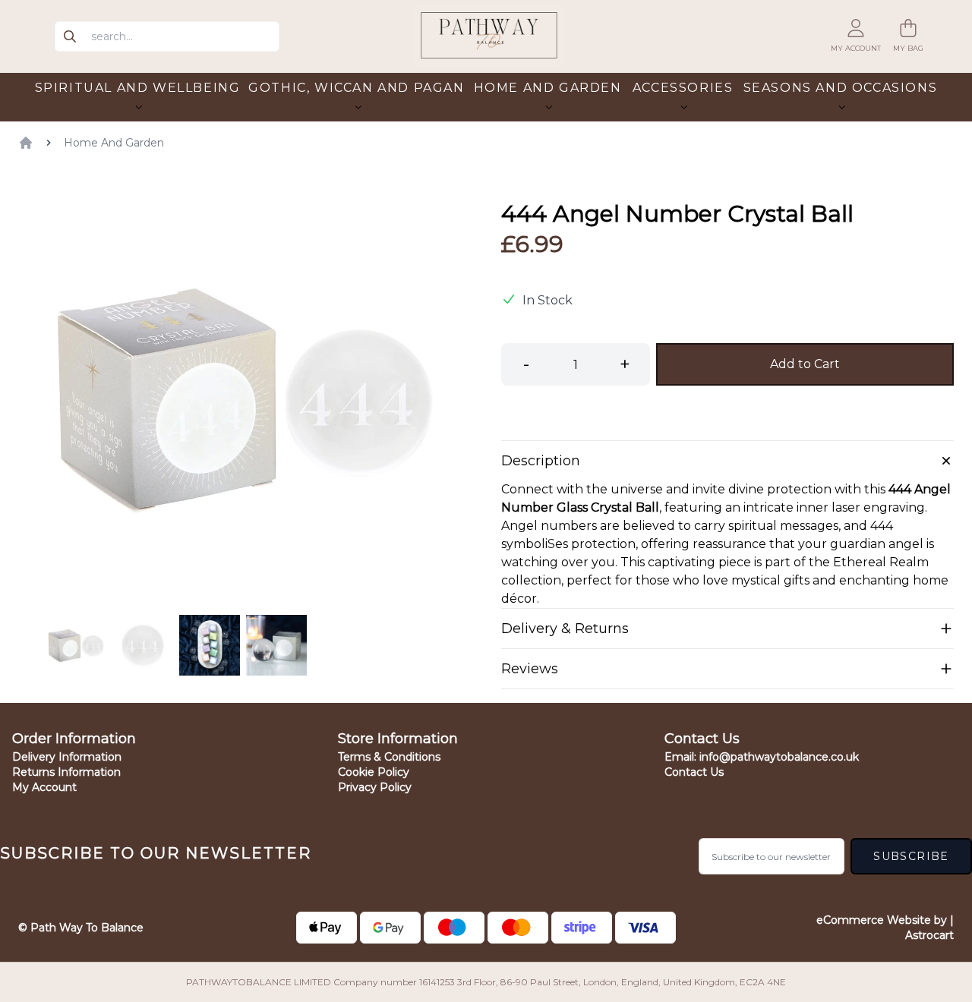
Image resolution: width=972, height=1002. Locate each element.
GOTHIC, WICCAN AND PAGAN (356, 87)
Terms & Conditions (389, 757)
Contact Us (694, 772)
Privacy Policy (375, 787)
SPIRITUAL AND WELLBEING (138, 87)
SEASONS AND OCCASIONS (840, 87)
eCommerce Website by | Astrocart (885, 927)
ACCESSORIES (683, 87)
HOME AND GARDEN (548, 87)
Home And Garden (114, 143)
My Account (44, 787)
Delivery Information (67, 757)
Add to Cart (805, 364)
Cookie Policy (373, 772)
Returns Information (66, 772)
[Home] (25, 142)
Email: (761, 757)
